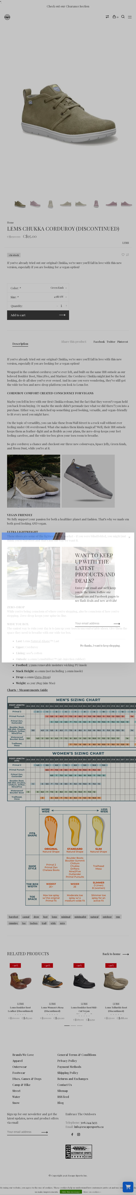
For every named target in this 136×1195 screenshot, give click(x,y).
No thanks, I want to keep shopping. (100, 645)
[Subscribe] (116, 623)
